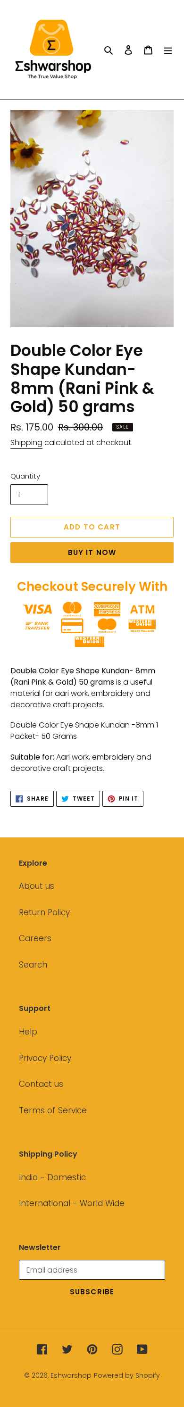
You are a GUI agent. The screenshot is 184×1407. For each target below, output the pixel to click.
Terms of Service (53, 1110)
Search (33, 964)
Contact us (41, 1084)
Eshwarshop (71, 1375)
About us (36, 886)
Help (28, 1031)
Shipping (26, 442)
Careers (35, 938)
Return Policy (44, 912)
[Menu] (168, 49)
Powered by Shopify (127, 1375)
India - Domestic (52, 1177)
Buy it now (92, 552)
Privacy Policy (45, 1058)
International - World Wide (72, 1203)
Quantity (25, 476)
